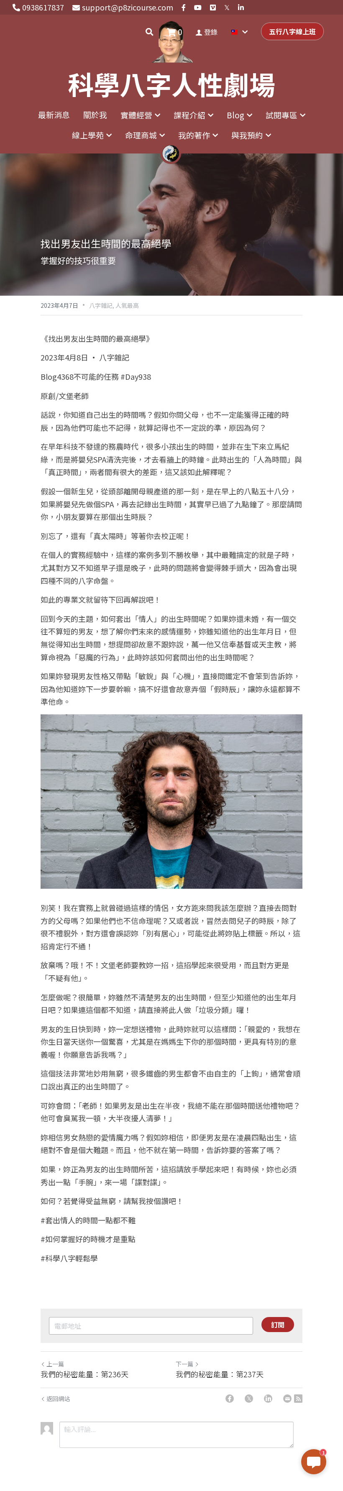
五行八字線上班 (292, 31)
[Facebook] (229, 1398)
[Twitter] (249, 1398)
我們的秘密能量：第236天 (84, 1374)
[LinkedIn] (268, 1398)
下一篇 (184, 1364)
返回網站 (58, 1398)
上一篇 (55, 1364)
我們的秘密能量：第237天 (220, 1374)
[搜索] (150, 32)
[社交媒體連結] (184, 7)
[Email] (287, 1398)
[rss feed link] (298, 1398)
